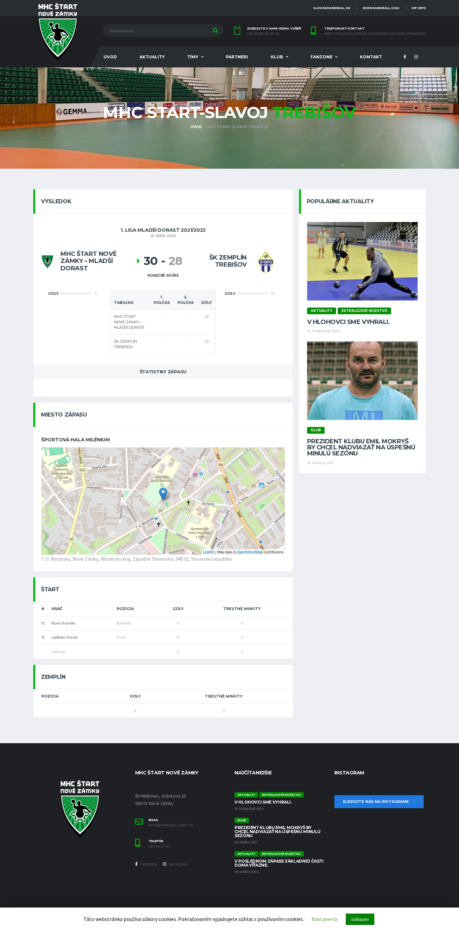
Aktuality (152, 56)
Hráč (56, 608)
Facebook (148, 864)
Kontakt (371, 56)
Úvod (110, 56)
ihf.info (419, 8)
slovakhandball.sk (331, 8)
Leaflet (208, 551)
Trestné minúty (242, 608)
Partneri (237, 56)
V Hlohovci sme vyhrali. (348, 322)
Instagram (177, 864)
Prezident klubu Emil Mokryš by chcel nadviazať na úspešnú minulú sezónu (361, 447)
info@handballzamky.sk (171, 825)
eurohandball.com (381, 8)
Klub (277, 56)
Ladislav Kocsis (64, 637)
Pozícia (125, 608)
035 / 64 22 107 (159, 846)
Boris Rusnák (63, 623)
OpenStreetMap (250, 551)
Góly (178, 608)
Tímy (192, 56)
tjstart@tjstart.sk (263, 34)
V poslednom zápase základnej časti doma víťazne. (279, 863)
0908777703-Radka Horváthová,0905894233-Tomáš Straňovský (375, 34)
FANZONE (321, 56)
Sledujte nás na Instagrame (376, 801)
